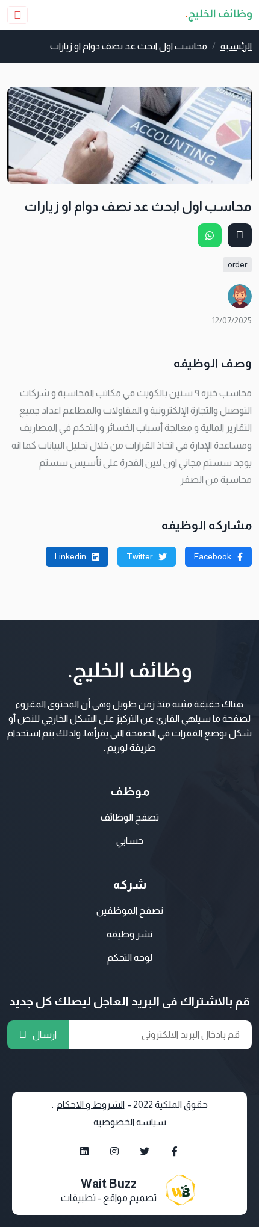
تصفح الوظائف (130, 817)
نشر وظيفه (129, 934)
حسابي (129, 841)
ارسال (45, 1035)
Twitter (139, 556)
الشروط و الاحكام (91, 1104)
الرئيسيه (236, 46)
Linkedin (70, 556)
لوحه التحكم (129, 957)
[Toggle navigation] (17, 15)
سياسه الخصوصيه (129, 1122)
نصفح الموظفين (129, 910)
